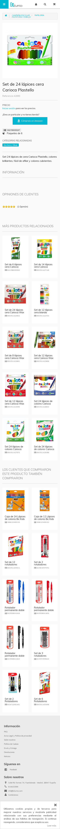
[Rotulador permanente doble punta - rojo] (45, 591)
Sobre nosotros (10, 740)
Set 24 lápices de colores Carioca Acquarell (43, 404)
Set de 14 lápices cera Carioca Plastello (43, 267)
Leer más (51, 825)
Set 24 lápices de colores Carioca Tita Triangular (14, 449)
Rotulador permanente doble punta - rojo (44, 610)
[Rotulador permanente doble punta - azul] (15, 591)
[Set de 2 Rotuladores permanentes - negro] (15, 682)
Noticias (7, 756)
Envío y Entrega (10, 748)
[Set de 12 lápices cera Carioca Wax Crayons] (15, 385)
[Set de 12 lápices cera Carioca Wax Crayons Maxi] (45, 339)
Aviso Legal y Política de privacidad (18, 736)
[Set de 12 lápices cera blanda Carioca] (45, 293)
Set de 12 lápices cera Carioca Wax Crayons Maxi (43, 358)
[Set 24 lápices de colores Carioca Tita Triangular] (15, 430)
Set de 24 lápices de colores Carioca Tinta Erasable (44, 449)
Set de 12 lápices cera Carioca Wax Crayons (14, 404)
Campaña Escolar (21, 15)
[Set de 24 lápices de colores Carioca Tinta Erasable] (45, 430)
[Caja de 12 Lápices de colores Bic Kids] (45, 500)
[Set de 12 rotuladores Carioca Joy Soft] (15, 546)
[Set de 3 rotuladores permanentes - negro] (45, 637)
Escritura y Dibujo (21, 17)
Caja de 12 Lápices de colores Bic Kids (44, 518)
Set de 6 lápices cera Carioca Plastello (13, 267)
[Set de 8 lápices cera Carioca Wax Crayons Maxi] (15, 339)
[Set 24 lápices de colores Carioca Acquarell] (45, 385)
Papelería (39, 15)
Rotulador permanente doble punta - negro (14, 656)
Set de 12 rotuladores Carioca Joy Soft (13, 565)
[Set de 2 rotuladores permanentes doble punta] (45, 546)
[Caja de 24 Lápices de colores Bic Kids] (15, 500)
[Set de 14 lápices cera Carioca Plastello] (45, 248)
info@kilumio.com (15, 791)
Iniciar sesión (8, 108)
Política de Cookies (11, 744)
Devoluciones (9, 752)
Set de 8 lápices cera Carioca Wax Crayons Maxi (14, 358)
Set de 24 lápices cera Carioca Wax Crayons (14, 312)
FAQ (6, 732)
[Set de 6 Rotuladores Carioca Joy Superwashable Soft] (45, 682)
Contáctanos (13, 795)
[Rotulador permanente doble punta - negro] (15, 637)
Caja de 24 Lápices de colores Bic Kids (15, 518)
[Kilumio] (16, 4)
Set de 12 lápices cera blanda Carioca (43, 312)
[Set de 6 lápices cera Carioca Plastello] (15, 248)
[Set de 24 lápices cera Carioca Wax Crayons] (15, 293)
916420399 (13, 787)
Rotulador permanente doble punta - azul (14, 610)
